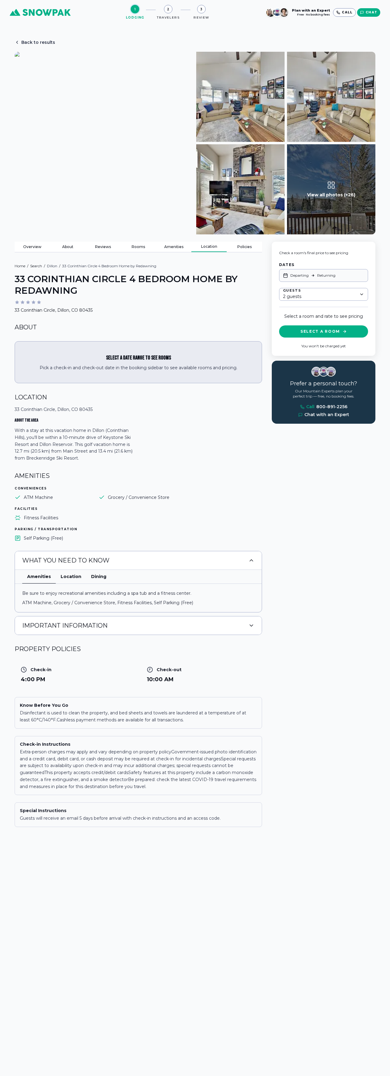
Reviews (103, 246)
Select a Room (320, 331)
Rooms (138, 246)
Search (36, 266)
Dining (98, 576)
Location (209, 246)
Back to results (38, 42)
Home (20, 266)
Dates (286, 264)
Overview (32, 246)
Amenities (173, 246)
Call (326, 407)
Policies (244, 246)
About (67, 246)
